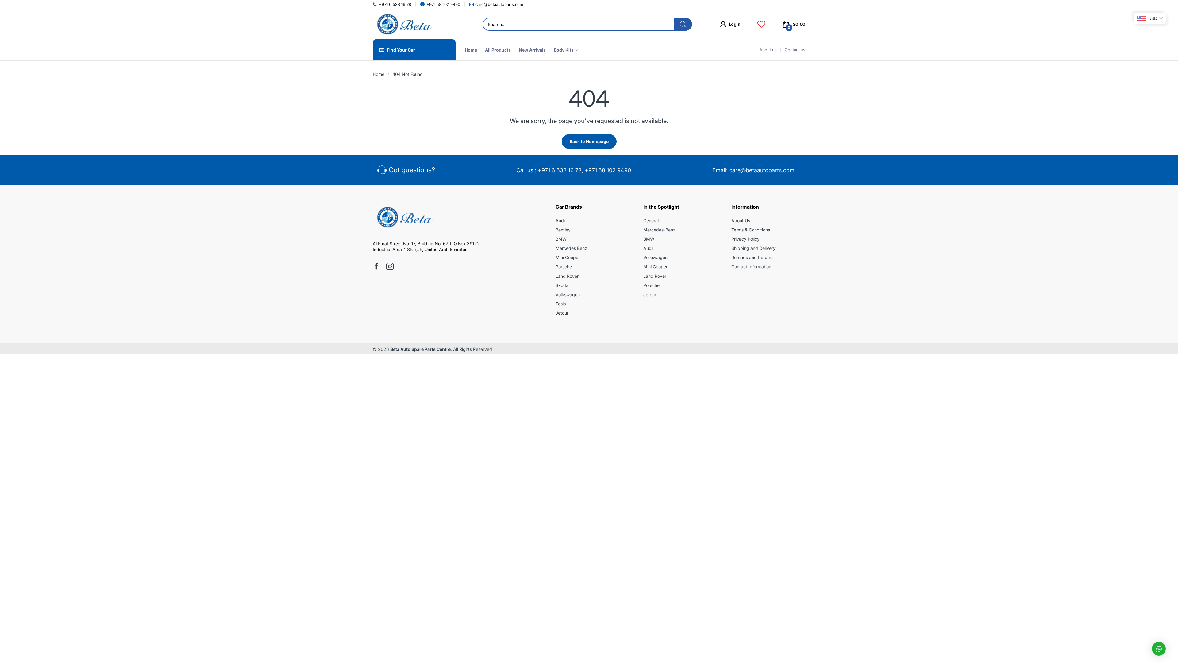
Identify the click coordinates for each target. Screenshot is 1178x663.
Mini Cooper (568, 257)
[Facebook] (376, 267)
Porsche (564, 266)
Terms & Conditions (750, 229)
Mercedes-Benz (659, 229)
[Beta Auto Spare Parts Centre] (403, 24)
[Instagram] (390, 267)
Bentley (563, 229)
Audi (560, 220)
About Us (740, 220)
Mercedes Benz (571, 248)
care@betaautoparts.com (762, 170)
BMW (561, 239)
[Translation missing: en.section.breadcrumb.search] (683, 24)
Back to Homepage (589, 141)
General (651, 220)
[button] (1159, 649)
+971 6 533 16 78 (560, 170)
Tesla (561, 303)
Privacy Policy (745, 239)
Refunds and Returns (752, 257)
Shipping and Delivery (753, 248)
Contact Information (751, 266)
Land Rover (567, 276)
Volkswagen (568, 294)
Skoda (562, 285)
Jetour (562, 313)
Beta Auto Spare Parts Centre (420, 349)
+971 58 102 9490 (608, 170)
